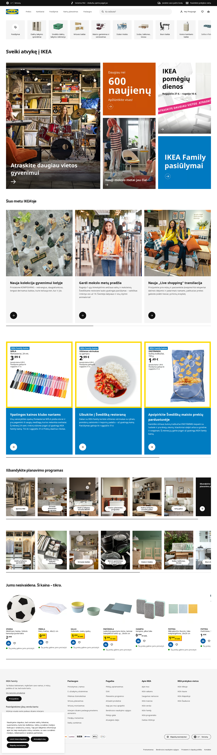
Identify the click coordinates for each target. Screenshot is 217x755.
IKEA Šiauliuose (184, 701)
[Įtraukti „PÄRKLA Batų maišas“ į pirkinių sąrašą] (46, 642)
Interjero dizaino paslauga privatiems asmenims (83, 711)
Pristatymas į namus (76, 686)
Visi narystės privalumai (15, 693)
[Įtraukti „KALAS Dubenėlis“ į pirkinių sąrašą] (79, 642)
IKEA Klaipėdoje (184, 696)
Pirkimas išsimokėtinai (77, 696)
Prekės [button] (28, 11)
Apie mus (145, 686)
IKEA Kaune (182, 691)
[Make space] (53, 126)
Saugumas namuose (150, 696)
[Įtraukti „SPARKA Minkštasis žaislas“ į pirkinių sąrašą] (14, 643)
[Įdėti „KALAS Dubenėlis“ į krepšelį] (73, 642)
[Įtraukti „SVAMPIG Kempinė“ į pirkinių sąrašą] (144, 640)
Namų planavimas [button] (70, 11)
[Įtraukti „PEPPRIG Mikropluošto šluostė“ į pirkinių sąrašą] (176, 644)
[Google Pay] (103, 736)
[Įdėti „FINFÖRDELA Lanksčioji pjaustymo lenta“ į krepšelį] (105, 644)
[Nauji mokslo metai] (129, 153)
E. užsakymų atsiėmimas (78, 691)
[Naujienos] (129, 89)
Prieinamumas (148, 750)
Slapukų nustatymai (18, 745)
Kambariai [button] (40, 11)
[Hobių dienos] (184, 98)
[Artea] (87, 736)
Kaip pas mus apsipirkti (115, 706)
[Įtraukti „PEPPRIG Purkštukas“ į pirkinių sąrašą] (209, 640)
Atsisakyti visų (40, 739)
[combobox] (134, 12)
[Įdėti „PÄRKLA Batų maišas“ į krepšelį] (40, 642)
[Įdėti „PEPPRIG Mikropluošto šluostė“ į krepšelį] (170, 644)
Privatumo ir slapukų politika (191, 750)
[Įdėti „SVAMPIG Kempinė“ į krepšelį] (138, 640)
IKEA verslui (146, 706)
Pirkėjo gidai (111, 715)
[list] (108, 29)
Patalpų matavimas (76, 718)
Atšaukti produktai (113, 701)
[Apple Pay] (95, 736)
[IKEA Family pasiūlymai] (184, 162)
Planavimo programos (115, 696)
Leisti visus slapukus (18, 739)
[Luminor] (72, 736)
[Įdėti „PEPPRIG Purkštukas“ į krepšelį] (203, 640)
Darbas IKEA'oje (148, 720)
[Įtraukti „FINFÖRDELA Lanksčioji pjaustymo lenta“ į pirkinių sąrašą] (111, 644)
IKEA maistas (147, 701)
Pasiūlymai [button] (53, 11)
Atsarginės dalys (112, 720)
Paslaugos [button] (87, 11)
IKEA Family (146, 710)
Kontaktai (207, 750)
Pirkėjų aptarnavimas (114, 686)
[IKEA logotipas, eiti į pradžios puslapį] (12, 11)
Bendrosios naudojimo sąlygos (118, 710)
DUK (108, 691)
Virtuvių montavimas (76, 706)
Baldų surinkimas (75, 723)
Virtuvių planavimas (75, 701)
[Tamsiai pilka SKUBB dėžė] (52, 550)
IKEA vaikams (147, 691)
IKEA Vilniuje (182, 686)
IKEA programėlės (149, 715)
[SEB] (79, 736)
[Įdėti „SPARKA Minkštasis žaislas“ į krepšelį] (8, 643)
